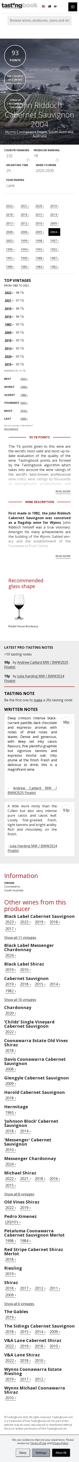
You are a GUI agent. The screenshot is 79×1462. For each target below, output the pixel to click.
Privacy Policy (60, 1443)
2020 (8, 356)
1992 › (54, 249)
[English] (44, 7)
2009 (8, 332)
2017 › (10, 928)
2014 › (54, 214)
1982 (8, 324)
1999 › (25, 241)
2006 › (25, 232)
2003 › (10, 241)
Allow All (61, 1452)
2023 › (10, 921)
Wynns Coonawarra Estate (26, 132)
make (38, 700)
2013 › (10, 223)
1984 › (39, 267)
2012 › (25, 223)
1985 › (25, 267)
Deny (22, 1452)
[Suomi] (56, 7)
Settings (41, 1452)
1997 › (54, 241)
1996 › (10, 249)
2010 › (39, 223)
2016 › (25, 214)
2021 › (25, 206)
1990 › (25, 258)
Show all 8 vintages (19, 1194)
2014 (8, 348)
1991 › (10, 258)
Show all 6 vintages (19, 1303)
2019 (8, 364)
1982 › (54, 267)
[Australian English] (50, 7)
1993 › (39, 249)
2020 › (39, 206)
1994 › (25, 249)
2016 (8, 316)
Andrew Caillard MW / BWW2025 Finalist (32, 790)
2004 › (54, 232)
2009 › (54, 223)
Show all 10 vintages (20, 999)
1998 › (39, 241)
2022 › (10, 206)
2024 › (10, 955)
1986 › (10, 267)
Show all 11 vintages (20, 937)
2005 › (39, 232)
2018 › (10, 214)
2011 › (55, 1288)
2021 (8, 300)
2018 (8, 340)
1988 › (39, 258)
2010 (8, 308)
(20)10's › (12, 1221)
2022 (8, 293)
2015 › (39, 214)
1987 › (54, 258)
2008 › (10, 232)
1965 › (10, 1112)
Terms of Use (38, 1443)
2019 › (54, 206)
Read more (63, 491)
